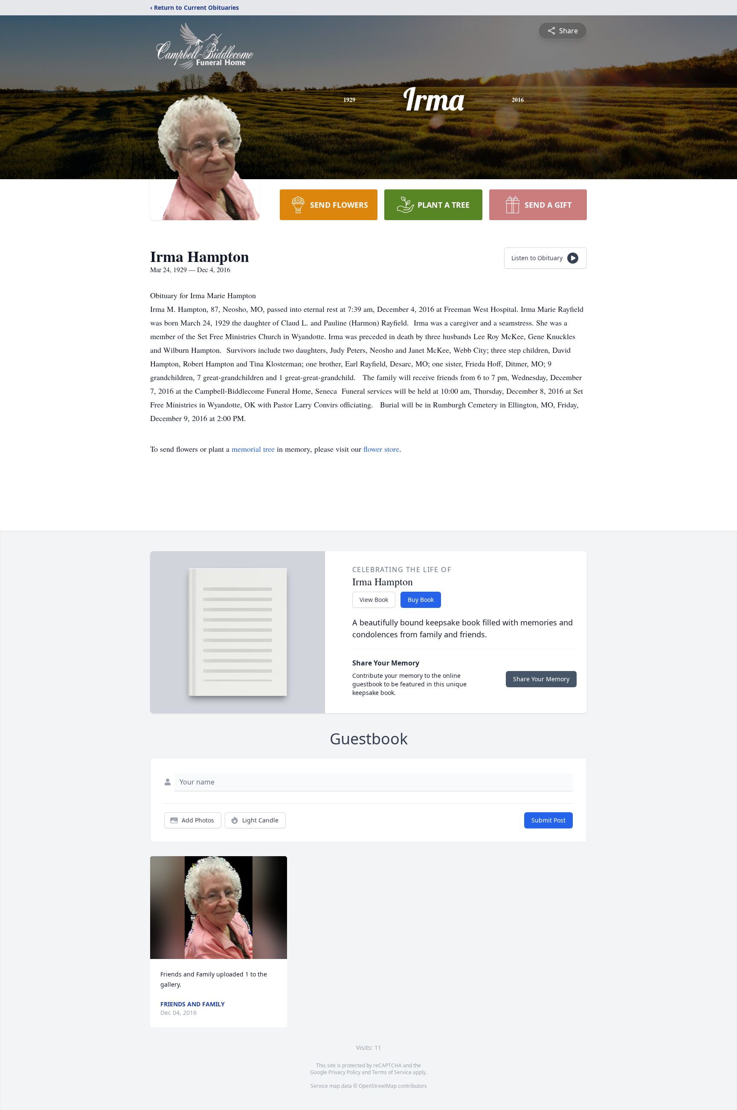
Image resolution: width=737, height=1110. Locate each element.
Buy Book (421, 600)
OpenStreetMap (378, 1086)
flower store (381, 449)
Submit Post (548, 820)
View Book (374, 600)
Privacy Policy (344, 1072)
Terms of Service (392, 1072)
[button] (219, 907)
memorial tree (253, 449)
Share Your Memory (541, 679)
